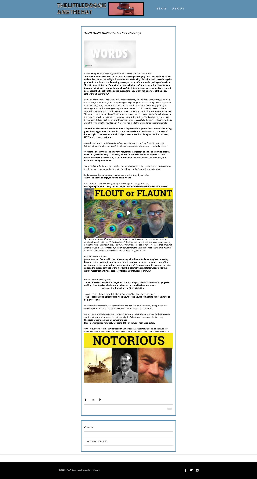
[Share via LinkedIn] (100, 399)
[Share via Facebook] (85, 399)
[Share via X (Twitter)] (92, 399)
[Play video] (128, 213)
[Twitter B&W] (191, 470)
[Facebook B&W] (185, 470)
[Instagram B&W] (197, 470)
